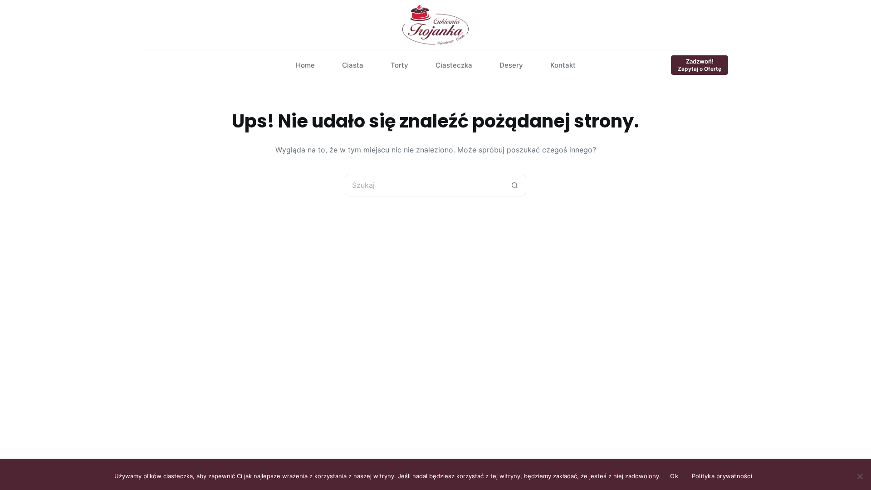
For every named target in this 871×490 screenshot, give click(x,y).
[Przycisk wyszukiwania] (515, 185)
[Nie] (859, 476)
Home (305, 65)
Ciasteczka (454, 65)
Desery (511, 65)
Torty (399, 65)
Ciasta (352, 65)
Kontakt (563, 65)
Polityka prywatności (722, 476)
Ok (674, 476)
